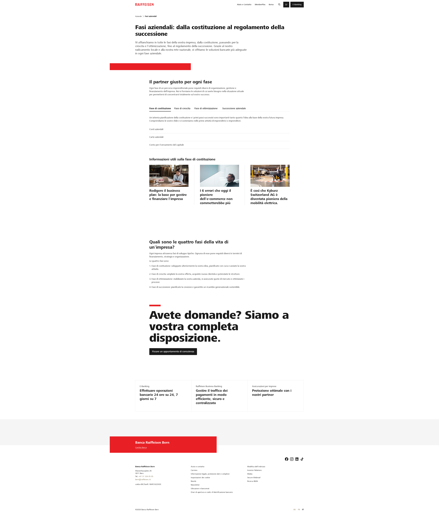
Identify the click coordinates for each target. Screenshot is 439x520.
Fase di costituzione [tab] (160, 108)
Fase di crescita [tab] (182, 108)
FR (299, 509)
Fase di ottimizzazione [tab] (206, 108)
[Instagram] (291, 459)
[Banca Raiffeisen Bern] (144, 4)
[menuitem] (244, 4)
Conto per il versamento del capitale (166, 144)
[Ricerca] (279, 4)
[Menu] (286, 4)
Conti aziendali (156, 129)
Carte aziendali (156, 137)
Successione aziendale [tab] (234, 108)
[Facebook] (286, 459)
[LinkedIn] (297, 459)
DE (294, 509)
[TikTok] (302, 459)
